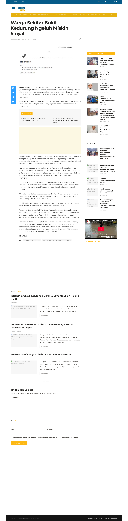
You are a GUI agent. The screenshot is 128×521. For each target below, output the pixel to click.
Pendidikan (63, 15)
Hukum (54, 15)
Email (13, 429)
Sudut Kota (96, 15)
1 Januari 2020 (104, 134)
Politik (33, 15)
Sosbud (74, 15)
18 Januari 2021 (104, 79)
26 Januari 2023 (15, 39)
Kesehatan (107, 15)
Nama (13, 421)
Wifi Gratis (67, 240)
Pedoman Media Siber (110, 518)
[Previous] (44, 380)
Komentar (15, 397)
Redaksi (89, 518)
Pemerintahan (44, 15)
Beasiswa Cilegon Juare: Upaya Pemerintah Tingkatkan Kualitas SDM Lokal (107, 204)
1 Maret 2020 (104, 66)
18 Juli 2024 (14, 302)
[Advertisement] (50, 140)
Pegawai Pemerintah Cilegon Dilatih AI (107, 180)
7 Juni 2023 (14, 358)
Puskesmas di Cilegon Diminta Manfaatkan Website (41, 354)
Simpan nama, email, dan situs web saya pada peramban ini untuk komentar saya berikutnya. (45, 437)
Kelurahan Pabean (48, 240)
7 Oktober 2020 (104, 92)
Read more (44, 315)
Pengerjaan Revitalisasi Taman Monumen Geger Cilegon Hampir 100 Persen (65, 120)
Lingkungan (84, 15)
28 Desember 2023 (16, 331)
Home (18, 15)
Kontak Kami (98, 518)
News (25, 15)
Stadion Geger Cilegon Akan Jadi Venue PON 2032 (106, 191)
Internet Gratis (35, 240)
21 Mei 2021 (103, 104)
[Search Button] (105, 2)
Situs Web (50, 429)
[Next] (47, 380)
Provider (59, 240)
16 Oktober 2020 (105, 121)
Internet (26, 240)
